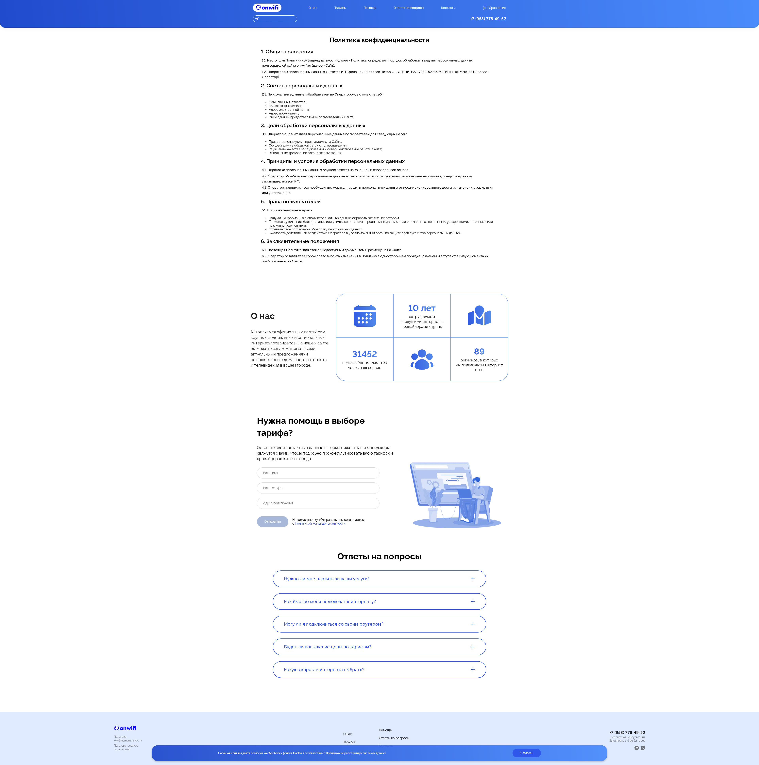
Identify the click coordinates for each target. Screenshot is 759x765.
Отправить (272, 521)
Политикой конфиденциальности (320, 523)
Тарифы (340, 8)
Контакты (448, 8)
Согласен (526, 753)
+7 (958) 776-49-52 (488, 18)
